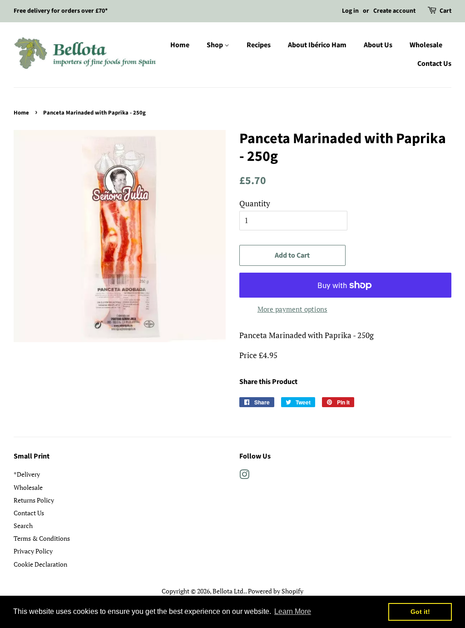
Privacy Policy (33, 551)
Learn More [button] (292, 611)
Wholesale (426, 45)
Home (179, 45)
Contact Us (434, 64)
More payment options (292, 309)
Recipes (259, 45)
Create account (394, 10)
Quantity (254, 203)
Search (23, 525)
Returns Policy (34, 500)
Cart (445, 10)
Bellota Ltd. (229, 591)
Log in (350, 10)
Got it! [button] (420, 611)
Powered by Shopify (275, 591)
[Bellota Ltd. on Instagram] (244, 476)
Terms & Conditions (42, 538)
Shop (215, 45)
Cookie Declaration (40, 564)
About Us (378, 45)
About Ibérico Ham (317, 45)
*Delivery (27, 474)
